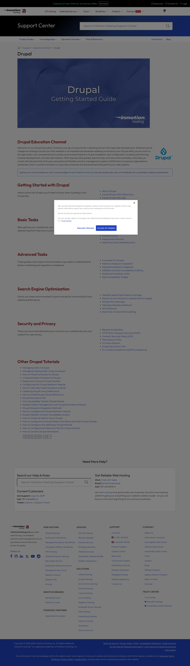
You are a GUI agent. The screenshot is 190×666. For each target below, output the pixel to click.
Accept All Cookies (106, 228)
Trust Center (66, 221)
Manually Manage (85, 228)
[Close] (134, 203)
